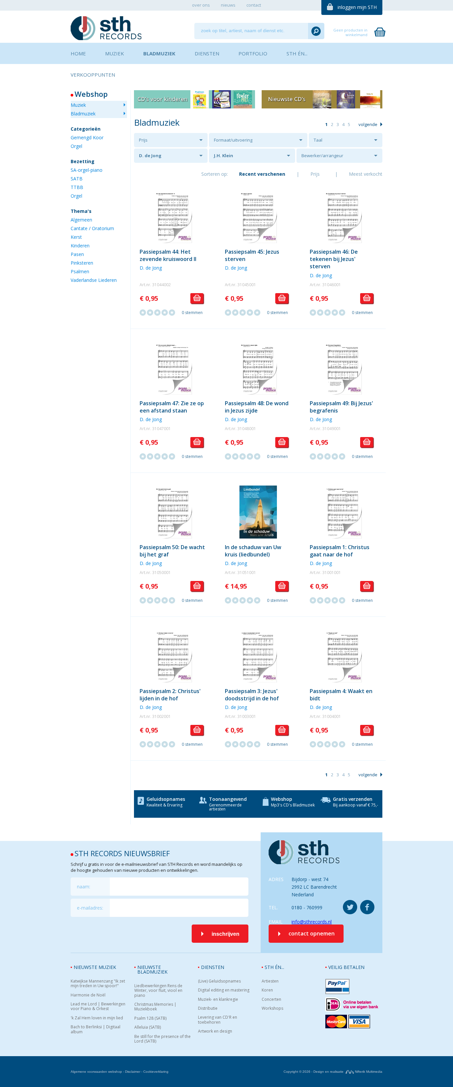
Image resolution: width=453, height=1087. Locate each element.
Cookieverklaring (155, 1071)
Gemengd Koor (87, 137)
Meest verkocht (365, 174)
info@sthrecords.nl (311, 922)
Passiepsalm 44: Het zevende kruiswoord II (168, 255)
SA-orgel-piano (86, 170)
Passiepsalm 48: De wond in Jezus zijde (257, 407)
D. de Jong (150, 156)
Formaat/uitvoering (233, 140)
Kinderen (80, 245)
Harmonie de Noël (88, 995)
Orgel (76, 146)
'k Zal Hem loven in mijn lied (97, 1018)
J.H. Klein (223, 156)
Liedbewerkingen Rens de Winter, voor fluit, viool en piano (158, 991)
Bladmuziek (83, 113)
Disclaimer (132, 1071)
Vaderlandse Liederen (94, 280)
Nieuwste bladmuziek (152, 969)
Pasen (77, 254)
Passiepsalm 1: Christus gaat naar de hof (339, 551)
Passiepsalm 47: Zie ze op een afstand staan (172, 407)
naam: (83, 886)
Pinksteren (82, 263)
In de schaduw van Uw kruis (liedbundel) (253, 551)
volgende (367, 124)
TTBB (77, 187)
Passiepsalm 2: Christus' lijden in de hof (170, 694)
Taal (318, 140)
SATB (77, 178)
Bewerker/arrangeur (322, 156)
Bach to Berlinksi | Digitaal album (95, 1029)
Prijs (143, 140)
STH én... (274, 967)
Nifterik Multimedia (368, 1071)
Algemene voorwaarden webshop (96, 1071)
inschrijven (225, 934)
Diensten (212, 967)
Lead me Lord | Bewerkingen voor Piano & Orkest (98, 1006)
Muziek (78, 105)
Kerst (76, 237)
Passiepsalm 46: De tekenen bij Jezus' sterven (334, 259)
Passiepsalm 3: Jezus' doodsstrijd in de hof (252, 694)
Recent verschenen (262, 174)
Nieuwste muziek (95, 967)
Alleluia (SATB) (147, 1027)
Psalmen (80, 271)
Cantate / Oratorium (92, 228)
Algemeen (81, 220)
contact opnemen (312, 933)
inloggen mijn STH (357, 7)
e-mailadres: (90, 908)
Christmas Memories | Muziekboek (155, 1007)
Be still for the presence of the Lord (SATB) (162, 1039)
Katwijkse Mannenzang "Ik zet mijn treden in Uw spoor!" (98, 984)
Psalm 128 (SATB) (150, 1018)
